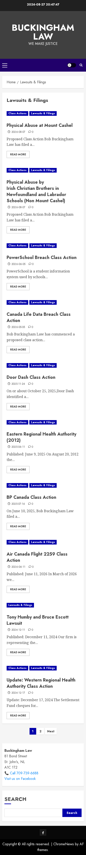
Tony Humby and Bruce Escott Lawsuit (38, 620)
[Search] (81, 65)
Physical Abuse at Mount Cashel (40, 125)
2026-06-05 (18, 264)
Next (50, 731)
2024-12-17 (18, 693)
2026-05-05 (18, 327)
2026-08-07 (18, 132)
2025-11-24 (18, 384)
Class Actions (17, 113)
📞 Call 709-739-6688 (21, 773)
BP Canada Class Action (31, 497)
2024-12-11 (18, 630)
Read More (18, 154)
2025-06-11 (18, 447)
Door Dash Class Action (31, 377)
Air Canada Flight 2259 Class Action (37, 557)
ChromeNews (63, 844)
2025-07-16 (18, 504)
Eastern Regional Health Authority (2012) (41, 437)
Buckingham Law (43, 32)
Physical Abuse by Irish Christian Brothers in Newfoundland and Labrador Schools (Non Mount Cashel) (36, 191)
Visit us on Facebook (20, 778)
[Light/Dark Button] (71, 65)
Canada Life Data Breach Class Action (39, 317)
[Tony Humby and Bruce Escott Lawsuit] (43, 605)
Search (15, 799)
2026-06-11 (18, 567)
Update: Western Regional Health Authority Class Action (41, 683)
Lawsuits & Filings (43, 113)
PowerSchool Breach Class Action (42, 257)
